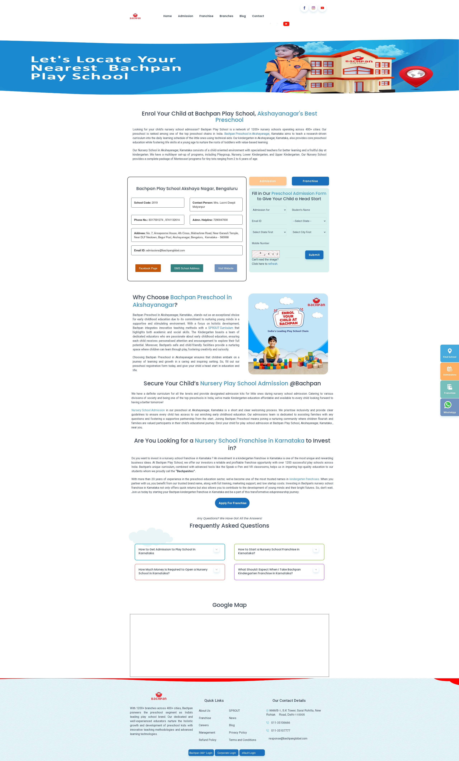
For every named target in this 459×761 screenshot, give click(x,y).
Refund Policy (207, 740)
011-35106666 (280, 722)
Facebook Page (148, 268)
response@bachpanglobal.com (288, 738)
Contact (258, 16)
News (232, 718)
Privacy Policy (238, 732)
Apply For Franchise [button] (233, 503)
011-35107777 (280, 730)
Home (167, 16)
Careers (204, 725)
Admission (185, 16)
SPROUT (234, 710)
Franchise (206, 16)
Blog (243, 16)
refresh (272, 264)
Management (207, 732)
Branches (226, 16)
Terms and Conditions (242, 740)
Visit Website (225, 268)
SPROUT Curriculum (220, 328)
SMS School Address (187, 268)
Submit (314, 255)
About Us (204, 710)
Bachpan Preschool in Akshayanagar (246, 133)
